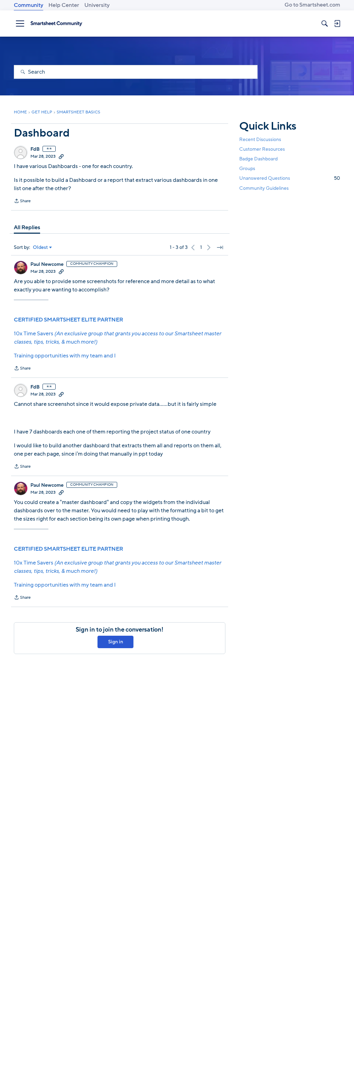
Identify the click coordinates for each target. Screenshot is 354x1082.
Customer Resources (262, 149)
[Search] (324, 23)
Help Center (63, 5)
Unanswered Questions (289, 178)
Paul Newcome (47, 264)
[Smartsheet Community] (56, 23)
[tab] (27, 227)
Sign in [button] (115, 641)
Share (22, 201)
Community (28, 5)
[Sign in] (337, 23)
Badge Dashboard (258, 159)
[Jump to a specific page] (219, 247)
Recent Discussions (260, 139)
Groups (247, 168)
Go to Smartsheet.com (312, 5)
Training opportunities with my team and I (65, 356)
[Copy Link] (61, 156)
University (97, 5)
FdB (35, 149)
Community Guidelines (264, 188)
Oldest (40, 247)
